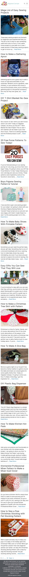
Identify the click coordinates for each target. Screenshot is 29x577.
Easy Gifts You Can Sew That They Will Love (12, 266)
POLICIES (15, 571)
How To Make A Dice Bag (13, 346)
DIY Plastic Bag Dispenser (13, 383)
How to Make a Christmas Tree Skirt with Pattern (13, 305)
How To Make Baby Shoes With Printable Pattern (13, 222)
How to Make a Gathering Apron (13, 55)
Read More (17, 49)
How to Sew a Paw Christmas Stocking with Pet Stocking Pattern (13, 513)
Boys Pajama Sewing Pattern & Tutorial (11, 182)
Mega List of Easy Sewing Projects (13, 11)
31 (7, 558)
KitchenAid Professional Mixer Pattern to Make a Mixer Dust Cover (12, 468)
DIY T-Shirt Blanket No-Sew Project (14, 99)
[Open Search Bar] (24, 3)
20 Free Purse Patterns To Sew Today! (13, 141)
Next (11, 558)
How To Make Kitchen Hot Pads (13, 425)
